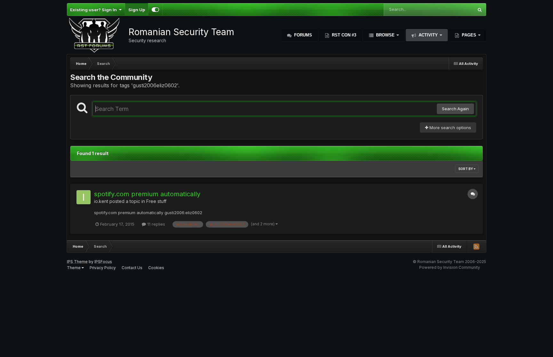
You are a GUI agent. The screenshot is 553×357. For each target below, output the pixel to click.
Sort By (466, 169)
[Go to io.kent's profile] (83, 197)
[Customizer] (155, 9)
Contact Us (132, 267)
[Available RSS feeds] (476, 246)
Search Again (455, 108)
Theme (74, 267)
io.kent (101, 201)
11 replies (155, 224)
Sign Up (136, 9)
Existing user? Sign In (94, 9)
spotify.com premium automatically (147, 194)
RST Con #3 (343, 35)
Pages (469, 35)
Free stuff (156, 201)
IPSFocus (103, 261)
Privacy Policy (103, 267)
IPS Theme (77, 261)
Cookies (156, 267)
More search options (449, 127)
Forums (302, 35)
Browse (385, 35)
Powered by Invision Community (449, 267)
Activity (428, 35)
